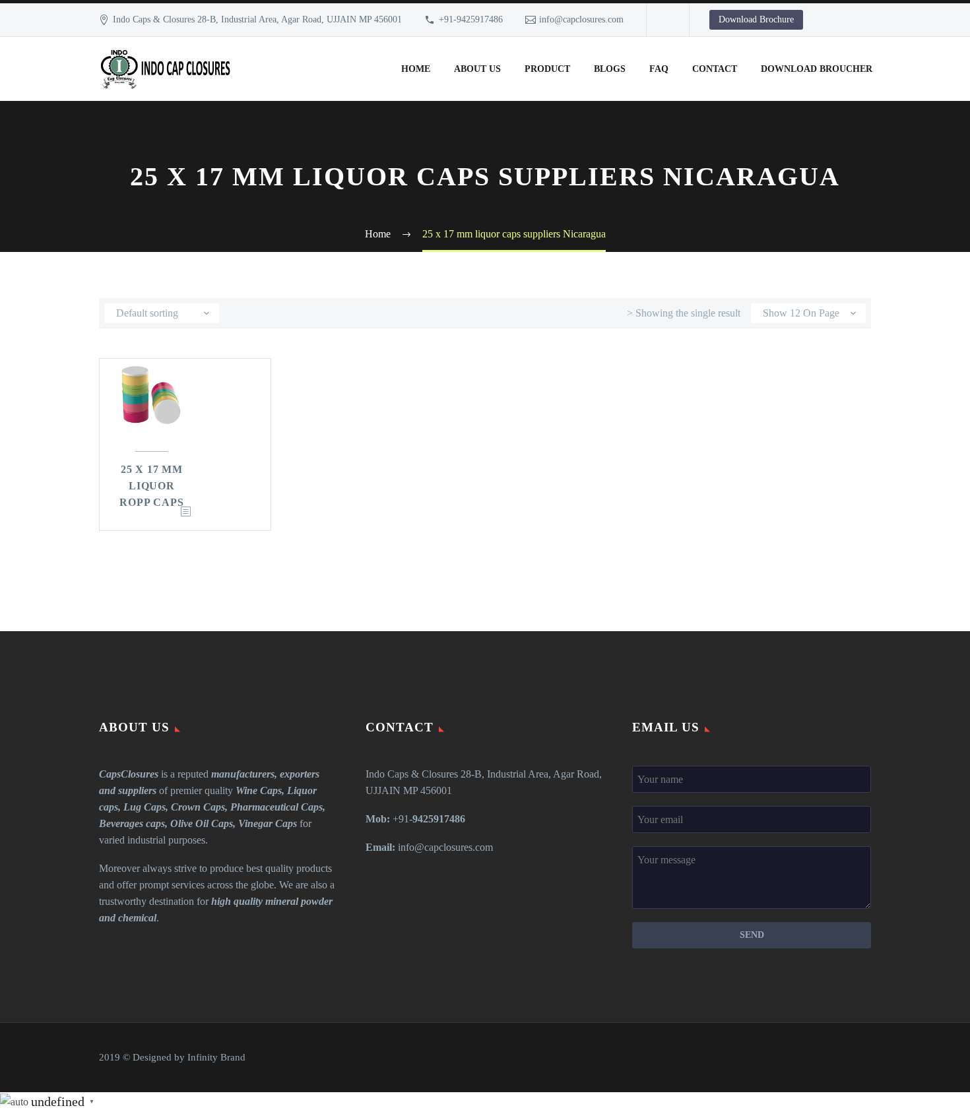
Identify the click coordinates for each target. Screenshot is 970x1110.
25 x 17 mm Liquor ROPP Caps (151, 486)
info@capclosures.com (581, 19)
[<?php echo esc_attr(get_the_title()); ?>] (185, 512)
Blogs (610, 69)
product (547, 69)
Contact (714, 69)
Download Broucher (816, 69)
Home (415, 69)
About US (477, 69)
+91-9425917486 (471, 19)
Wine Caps (259, 790)
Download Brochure (756, 19)
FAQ (658, 69)
